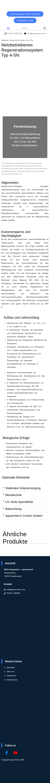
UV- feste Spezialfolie (19, 502)
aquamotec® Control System (23, 515)
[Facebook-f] (6, 753)
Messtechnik (13, 495)
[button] (8, 28)
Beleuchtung (13, 509)
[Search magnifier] (45, 28)
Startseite (4, 40)
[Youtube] (15, 753)
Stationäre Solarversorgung (23, 488)
